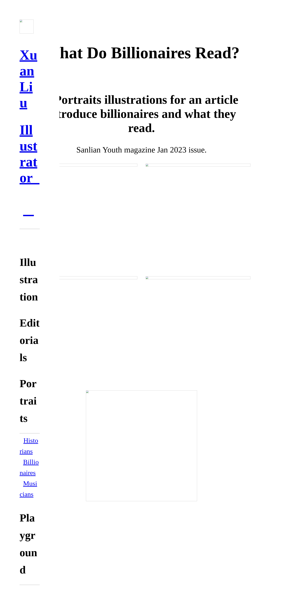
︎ (28, 209)
